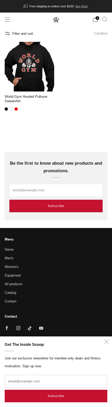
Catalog (10, 293)
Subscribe (56, 396)
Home (9, 249)
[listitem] (56, 6)
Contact (10, 301)
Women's (11, 267)
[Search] (104, 19)
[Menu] (7, 19)
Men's (9, 258)
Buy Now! (82, 6)
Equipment (13, 275)
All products (14, 284)
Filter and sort (22, 34)
